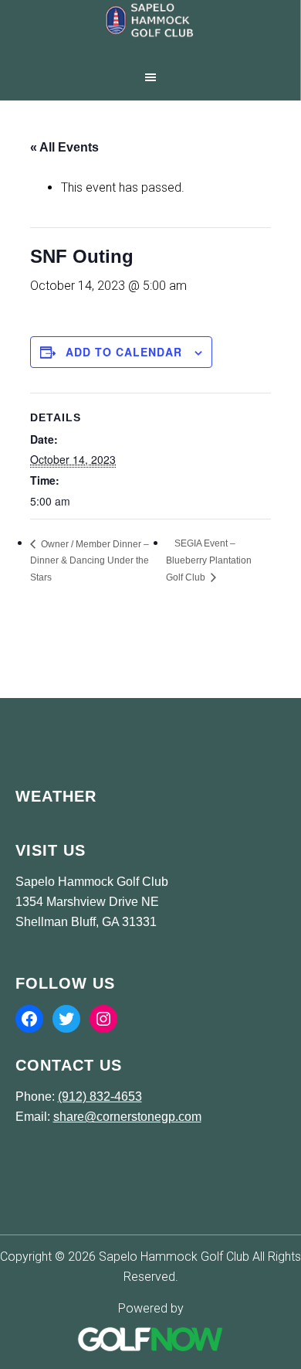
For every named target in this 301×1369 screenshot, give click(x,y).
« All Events (64, 147)
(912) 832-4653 (100, 1096)
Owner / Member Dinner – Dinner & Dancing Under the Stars (89, 561)
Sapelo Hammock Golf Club (150, 31)
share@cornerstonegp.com (127, 1116)
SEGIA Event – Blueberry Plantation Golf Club (209, 560)
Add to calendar (124, 351)
